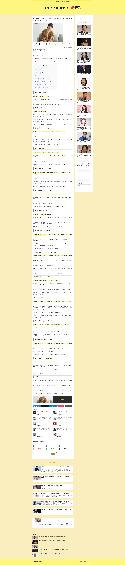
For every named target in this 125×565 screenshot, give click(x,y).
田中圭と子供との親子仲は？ (39, 76)
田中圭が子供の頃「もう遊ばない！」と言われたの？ (45, 82)
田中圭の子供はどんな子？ (39, 72)
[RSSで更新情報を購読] (54, 454)
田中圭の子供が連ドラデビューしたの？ (43, 81)
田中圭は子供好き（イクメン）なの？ (41, 75)
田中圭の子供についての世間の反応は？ (42, 87)
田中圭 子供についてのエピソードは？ (41, 78)
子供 (42, 441)
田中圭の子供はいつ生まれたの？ (40, 70)
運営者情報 (78, 185)
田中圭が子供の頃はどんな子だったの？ (41, 84)
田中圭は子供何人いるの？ (39, 69)
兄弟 (40, 441)
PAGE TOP (121, 547)
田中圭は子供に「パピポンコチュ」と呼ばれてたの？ (45, 79)
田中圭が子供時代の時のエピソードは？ (42, 85)
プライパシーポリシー (80, 183)
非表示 (46, 65)
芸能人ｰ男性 (36, 441)
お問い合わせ (79, 187)
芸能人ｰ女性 (79, 173)
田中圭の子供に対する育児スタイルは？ (41, 73)
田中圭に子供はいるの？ (39, 67)
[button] (69, 44)
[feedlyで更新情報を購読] (52, 454)
